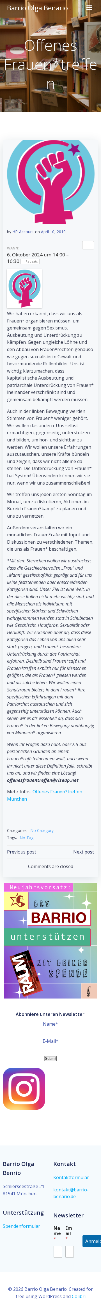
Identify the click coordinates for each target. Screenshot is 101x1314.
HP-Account (23, 231)
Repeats (31, 261)
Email (68, 1233)
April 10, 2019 (53, 231)
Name (57, 1233)
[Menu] (89, 8)
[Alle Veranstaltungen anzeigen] (88, 245)
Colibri (79, 1296)
